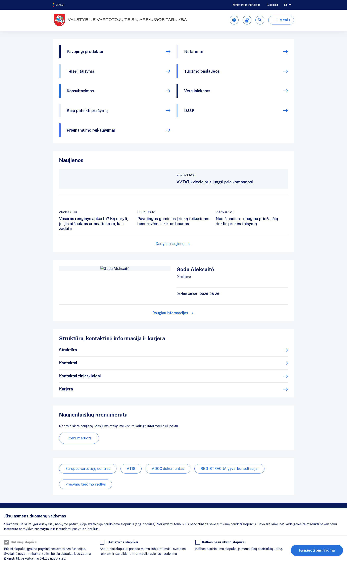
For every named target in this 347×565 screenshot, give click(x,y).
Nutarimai (193, 51)
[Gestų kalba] (247, 20)
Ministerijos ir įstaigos (246, 4)
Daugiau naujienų (170, 244)
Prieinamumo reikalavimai (91, 130)
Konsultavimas (80, 90)
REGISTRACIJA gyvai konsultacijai (229, 468)
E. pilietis (272, 4)
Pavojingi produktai (85, 51)
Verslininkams (197, 90)
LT (285, 4)
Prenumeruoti (79, 438)
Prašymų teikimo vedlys (85, 484)
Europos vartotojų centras (87, 468)
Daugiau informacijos (170, 313)
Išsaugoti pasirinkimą (317, 550)
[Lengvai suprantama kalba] (234, 20)
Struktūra (68, 350)
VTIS (131, 468)
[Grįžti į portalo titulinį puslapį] (59, 5)
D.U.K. (190, 110)
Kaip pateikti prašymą (87, 110)
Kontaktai (68, 363)
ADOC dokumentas (168, 468)
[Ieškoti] (259, 20)
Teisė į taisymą (80, 71)
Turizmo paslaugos (202, 71)
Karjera (66, 389)
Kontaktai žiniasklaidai (80, 376)
